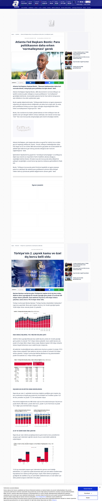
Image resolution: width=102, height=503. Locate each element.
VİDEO (84, 7)
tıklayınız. (54, 500)
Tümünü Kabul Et (88, 488)
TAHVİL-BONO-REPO (66, 7)
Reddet (88, 497)
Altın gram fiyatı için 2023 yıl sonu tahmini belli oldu (81, 57)
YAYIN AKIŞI (79, 4)
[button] (30, 82)
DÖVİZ (36, 7)
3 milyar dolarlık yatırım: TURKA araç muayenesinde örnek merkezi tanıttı (80, 53)
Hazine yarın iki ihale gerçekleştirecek (78, 67)
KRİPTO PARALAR (56, 7)
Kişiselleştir (87, 493)
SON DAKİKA (24, 7)
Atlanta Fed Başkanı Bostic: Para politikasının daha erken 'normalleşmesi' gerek (37, 34)
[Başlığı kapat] (99, 487)
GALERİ (88, 7)
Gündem (17, 34)
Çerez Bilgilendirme (41, 496)
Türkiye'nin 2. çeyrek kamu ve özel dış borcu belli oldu (31, 245)
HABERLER (30, 7)
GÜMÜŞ (44, 7)
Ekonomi (17, 245)
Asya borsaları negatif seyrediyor (81, 61)
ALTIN (40, 7)
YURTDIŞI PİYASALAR (77, 7)
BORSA (49, 7)
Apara (13, 34)
